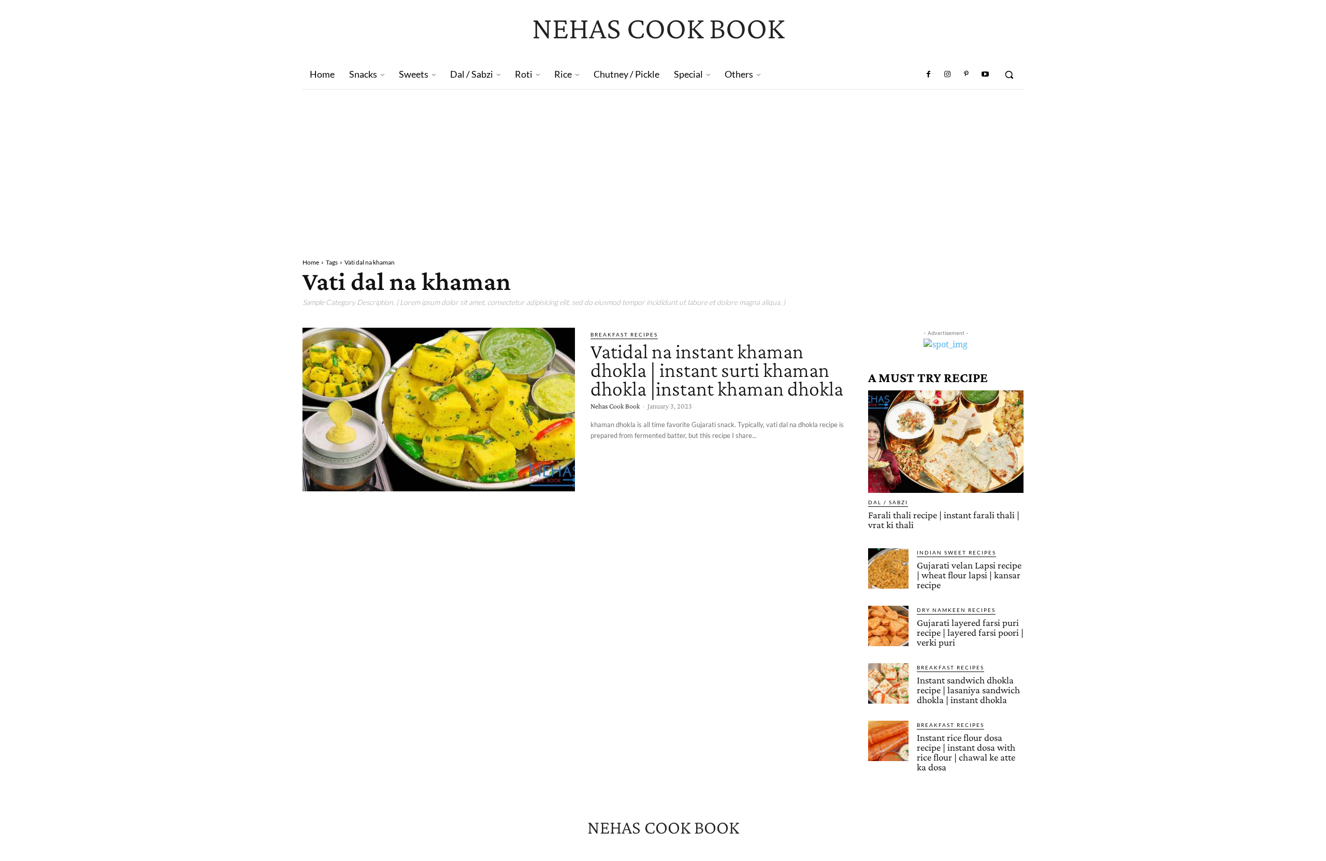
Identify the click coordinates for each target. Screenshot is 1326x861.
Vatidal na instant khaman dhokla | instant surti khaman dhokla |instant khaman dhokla (716, 370)
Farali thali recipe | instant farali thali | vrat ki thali (943, 519)
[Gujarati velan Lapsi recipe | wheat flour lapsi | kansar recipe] (888, 568)
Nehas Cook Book (615, 406)
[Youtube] (985, 74)
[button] (1009, 74)
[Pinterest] (966, 74)
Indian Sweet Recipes (956, 552)
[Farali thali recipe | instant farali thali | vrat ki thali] (946, 441)
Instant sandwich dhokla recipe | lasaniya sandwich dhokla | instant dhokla (968, 690)
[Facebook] (928, 74)
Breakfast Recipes (624, 334)
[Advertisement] (663, 167)
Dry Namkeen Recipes (956, 610)
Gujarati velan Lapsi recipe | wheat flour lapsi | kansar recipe (969, 575)
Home (310, 262)
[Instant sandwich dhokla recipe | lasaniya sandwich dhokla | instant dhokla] (888, 683)
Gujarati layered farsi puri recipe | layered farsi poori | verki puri (970, 632)
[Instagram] (947, 74)
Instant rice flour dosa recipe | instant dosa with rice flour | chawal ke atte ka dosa (966, 752)
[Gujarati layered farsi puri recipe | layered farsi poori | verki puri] (888, 626)
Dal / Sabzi (888, 502)
